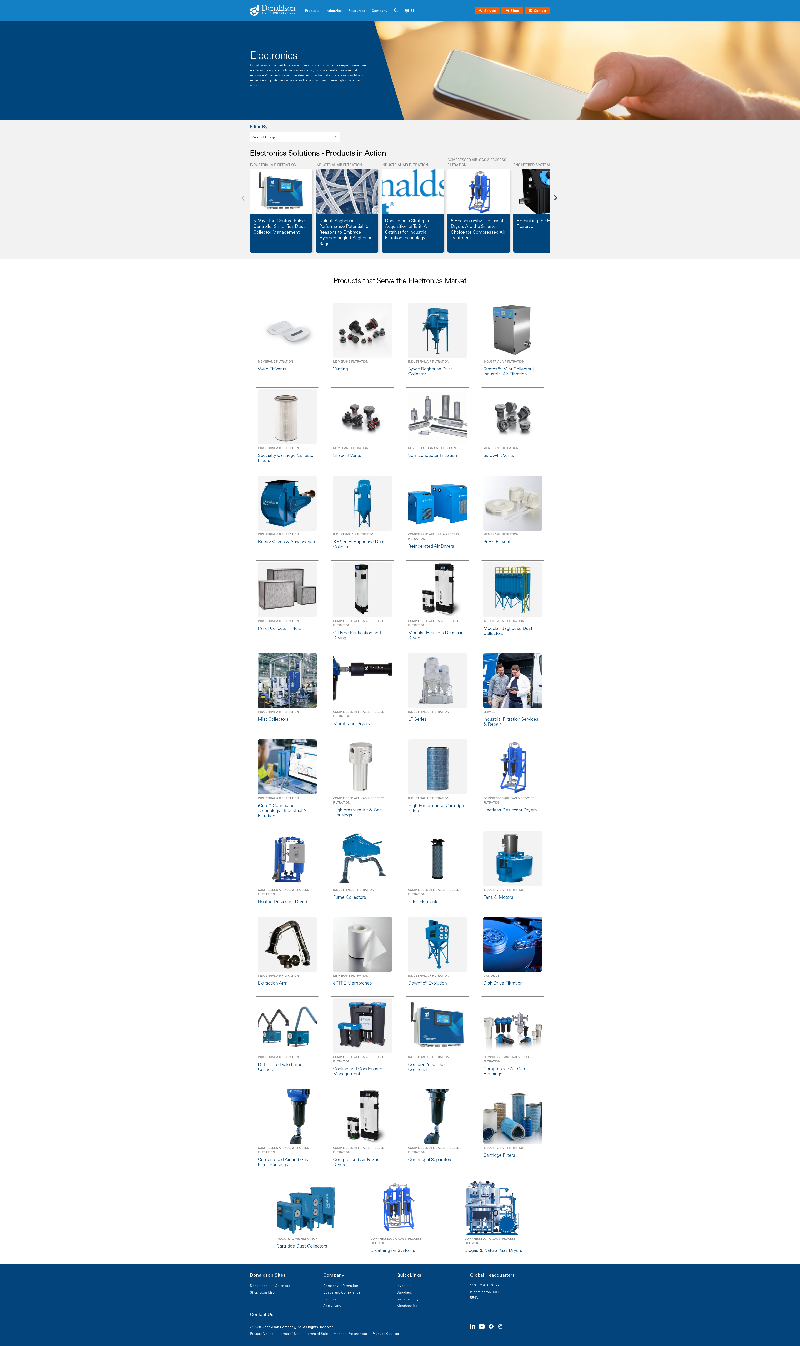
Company (379, 11)
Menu (306, 3)
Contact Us (261, 1314)
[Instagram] (502, 1330)
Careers (329, 1299)
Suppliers (404, 1292)
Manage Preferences (350, 1333)
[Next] (557, 200)
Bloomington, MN (484, 1292)
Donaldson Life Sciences (270, 1285)
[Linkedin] (474, 1330)
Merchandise (407, 1305)
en (413, 11)
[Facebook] (493, 1330)
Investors (404, 1285)
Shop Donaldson (263, 1292)
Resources (356, 11)
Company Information (340, 1285)
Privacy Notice (262, 1333)
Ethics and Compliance (342, 1292)
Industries (334, 11)
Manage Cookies (385, 1333)
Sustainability (408, 1299)
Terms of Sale (317, 1333)
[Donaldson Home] (276, 10)
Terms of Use (290, 1333)
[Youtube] (484, 1330)
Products (312, 11)
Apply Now (332, 1305)
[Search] (396, 10)
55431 (475, 1298)
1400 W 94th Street (485, 1285)
